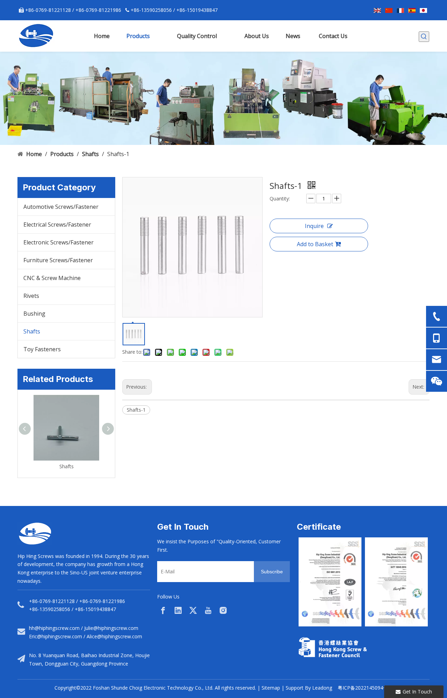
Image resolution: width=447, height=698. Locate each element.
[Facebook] (163, 610)
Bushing (34, 313)
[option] (330, 581)
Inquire (314, 226)
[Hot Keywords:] (424, 36)
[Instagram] (223, 610)
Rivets (31, 296)
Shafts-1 (136, 409)
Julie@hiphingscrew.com (111, 628)
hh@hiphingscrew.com (54, 628)
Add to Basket (315, 244)
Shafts (31, 331)
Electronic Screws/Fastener (58, 242)
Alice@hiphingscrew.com (114, 636)
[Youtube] (208, 610)
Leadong (322, 687)
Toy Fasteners (42, 349)
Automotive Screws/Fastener (60, 207)
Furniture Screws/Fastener (58, 260)
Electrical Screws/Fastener (57, 224)
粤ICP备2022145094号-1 (365, 687)
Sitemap (271, 687)
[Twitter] (193, 610)
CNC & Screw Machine (52, 278)
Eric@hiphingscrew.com (55, 636)
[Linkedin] (178, 610)
